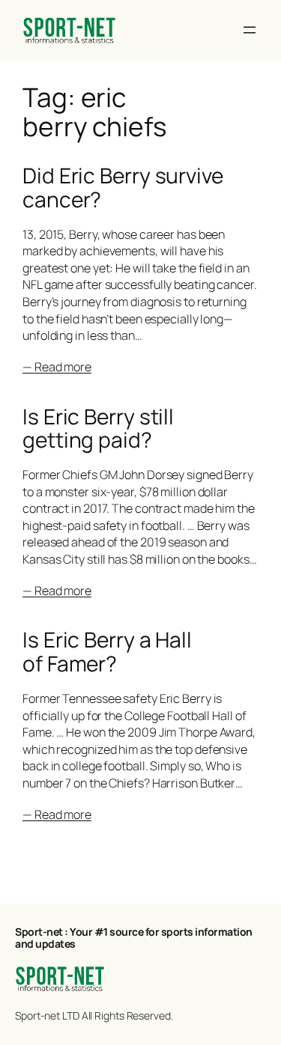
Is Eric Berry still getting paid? (98, 428)
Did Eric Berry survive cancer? (122, 187)
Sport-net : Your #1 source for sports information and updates (134, 937)
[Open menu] (250, 30)
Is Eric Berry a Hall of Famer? (107, 651)
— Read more (56, 367)
